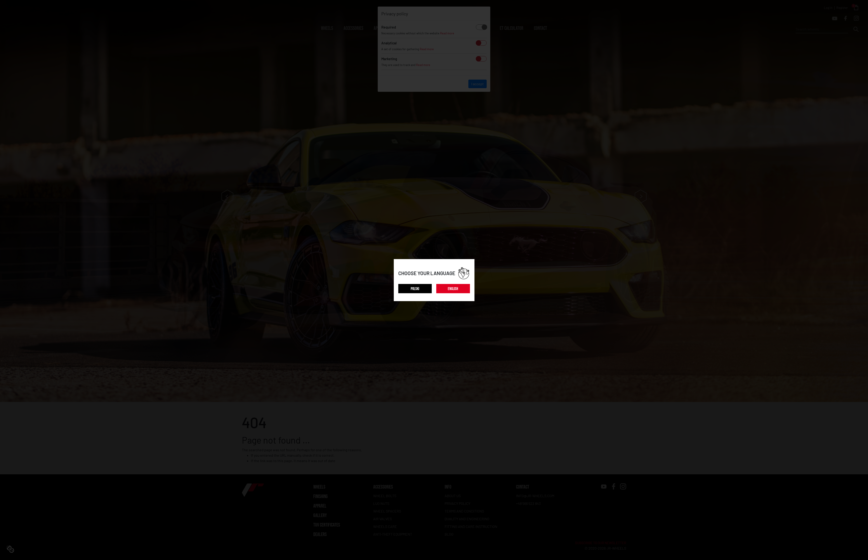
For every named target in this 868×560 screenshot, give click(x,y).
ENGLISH (453, 288)
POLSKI (415, 288)
